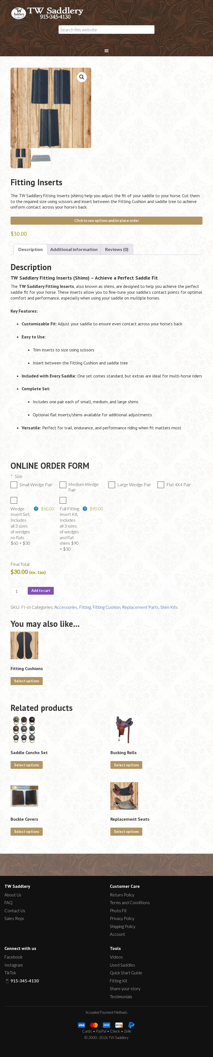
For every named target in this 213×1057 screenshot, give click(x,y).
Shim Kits (169, 607)
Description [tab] (30, 249)
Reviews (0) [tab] (116, 249)
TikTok (10, 972)
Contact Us (14, 910)
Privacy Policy (122, 918)
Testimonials (121, 996)
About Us (12, 894)
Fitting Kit (118, 980)
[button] (82, 77)
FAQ (8, 902)
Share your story (125, 988)
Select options (26, 681)
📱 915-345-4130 (21, 980)
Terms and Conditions (130, 902)
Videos (116, 956)
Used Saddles (122, 964)
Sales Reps (14, 918)
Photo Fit (118, 910)
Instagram (13, 964)
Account (117, 934)
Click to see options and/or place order (106, 220)
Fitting (85, 607)
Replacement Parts (140, 607)
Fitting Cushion (106, 607)
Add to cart (40, 590)
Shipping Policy (122, 926)
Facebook (13, 956)
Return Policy (122, 894)
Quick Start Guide (126, 972)
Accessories (65, 607)
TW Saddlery (50, 13)
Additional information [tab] (74, 249)
